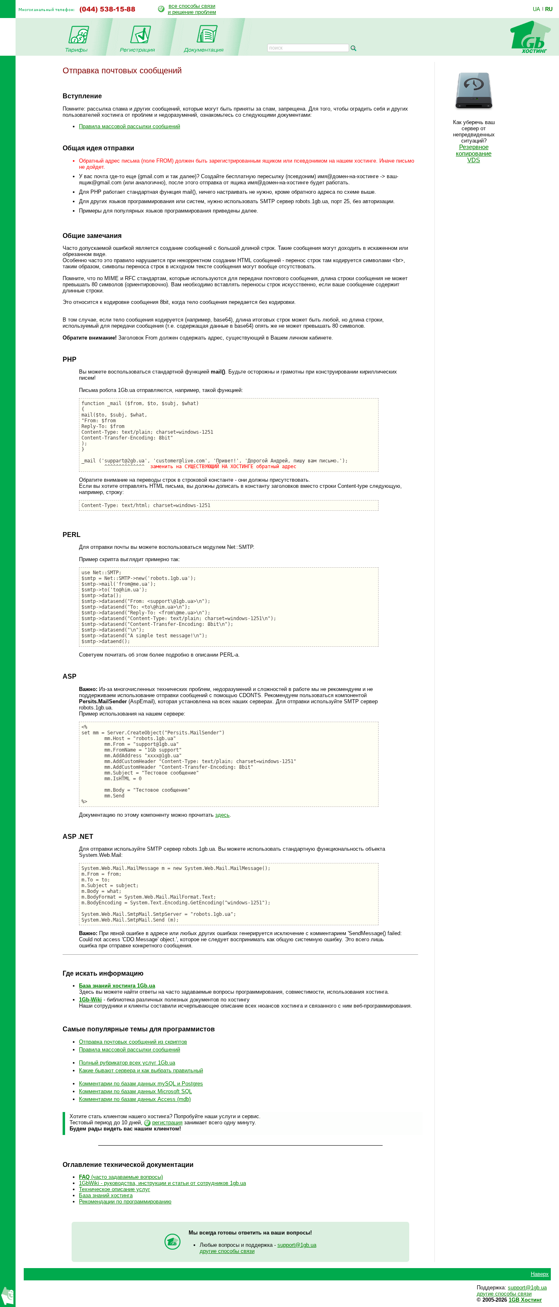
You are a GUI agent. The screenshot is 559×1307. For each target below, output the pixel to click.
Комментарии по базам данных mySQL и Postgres (141, 1083)
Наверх (540, 1274)
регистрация (167, 1122)
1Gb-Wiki (90, 1000)
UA (536, 9)
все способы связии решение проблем (192, 9)
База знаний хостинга (106, 1195)
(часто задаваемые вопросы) (121, 1177)
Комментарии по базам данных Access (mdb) (135, 1099)
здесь (222, 815)
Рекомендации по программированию (125, 1201)
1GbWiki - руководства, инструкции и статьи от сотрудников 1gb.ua (162, 1183)
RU (548, 9)
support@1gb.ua (296, 1245)
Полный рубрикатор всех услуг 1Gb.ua (127, 1063)
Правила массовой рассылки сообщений (129, 126)
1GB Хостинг (525, 1300)
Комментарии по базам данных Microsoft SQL (135, 1091)
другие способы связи (227, 1251)
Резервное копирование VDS (473, 153)
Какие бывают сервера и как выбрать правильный (141, 1070)
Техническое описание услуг (114, 1189)
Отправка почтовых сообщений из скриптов (133, 1042)
